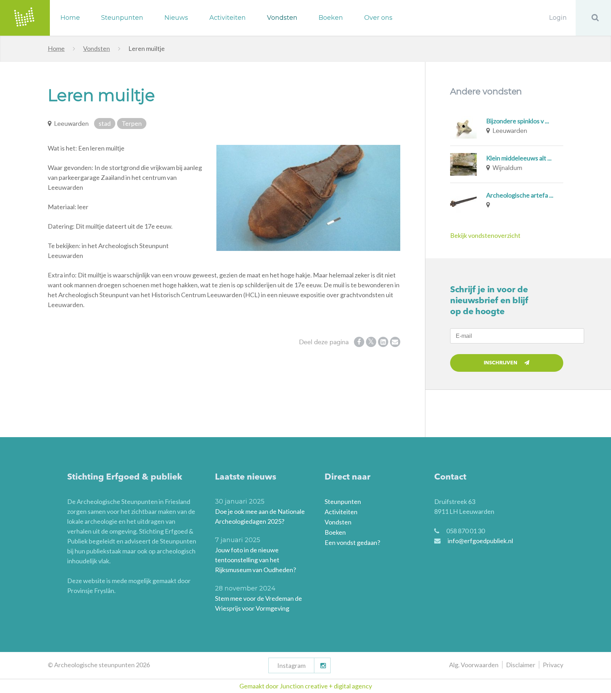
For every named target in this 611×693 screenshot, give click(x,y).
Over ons (378, 18)
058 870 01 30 (465, 531)
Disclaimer (520, 665)
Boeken (331, 18)
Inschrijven (500, 362)
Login (558, 18)
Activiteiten (227, 18)
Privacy (553, 665)
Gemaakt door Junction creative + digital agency (305, 686)
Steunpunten (122, 18)
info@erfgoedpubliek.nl (480, 541)
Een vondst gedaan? (352, 542)
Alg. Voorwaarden (474, 665)
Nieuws (176, 18)
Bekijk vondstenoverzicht (485, 235)
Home (70, 18)
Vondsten (282, 18)
